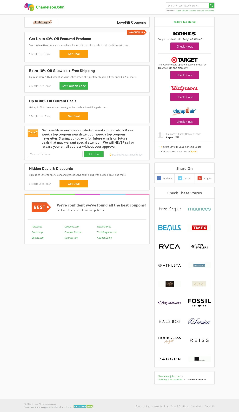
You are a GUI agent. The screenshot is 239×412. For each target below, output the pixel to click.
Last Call (200, 10)
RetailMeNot (104, 226)
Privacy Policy (197, 406)
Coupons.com (72, 226)
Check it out (185, 46)
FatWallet (37, 226)
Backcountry (209, 10)
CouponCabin (104, 237)
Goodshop (37, 232)
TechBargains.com (107, 232)
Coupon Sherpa (73, 232)
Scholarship (156, 406)
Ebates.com (38, 237)
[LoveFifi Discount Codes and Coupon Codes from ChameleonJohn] (44, 7)
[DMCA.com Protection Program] (83, 406)
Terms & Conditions (179, 406)
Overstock (192, 10)
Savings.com (71, 237)
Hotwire (185, 10)
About (138, 406)
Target (178, 10)
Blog (166, 406)
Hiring (146, 406)
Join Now (94, 154)
